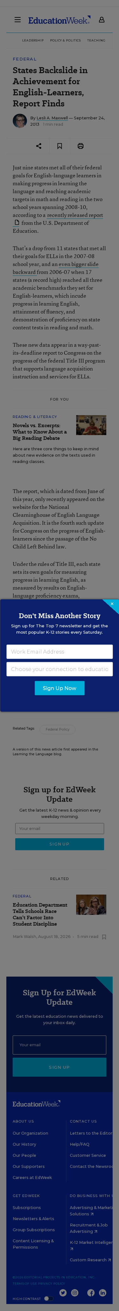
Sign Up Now (59, 688)
